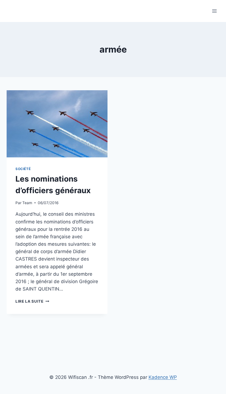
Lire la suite (32, 301)
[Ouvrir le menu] (214, 11)
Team (27, 203)
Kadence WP (163, 377)
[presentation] (57, 123)
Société (23, 169)
